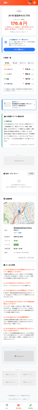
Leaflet (23, 223)
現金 (7, 63)
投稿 (31, 173)
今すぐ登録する (18, 49)
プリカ (24, 63)
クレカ (31, 63)
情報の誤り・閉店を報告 (27, 257)
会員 (15, 63)
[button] (19, 211)
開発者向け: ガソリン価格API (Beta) (20, 395)
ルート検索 (18, 233)
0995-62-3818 (18, 237)
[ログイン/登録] (34, 3)
